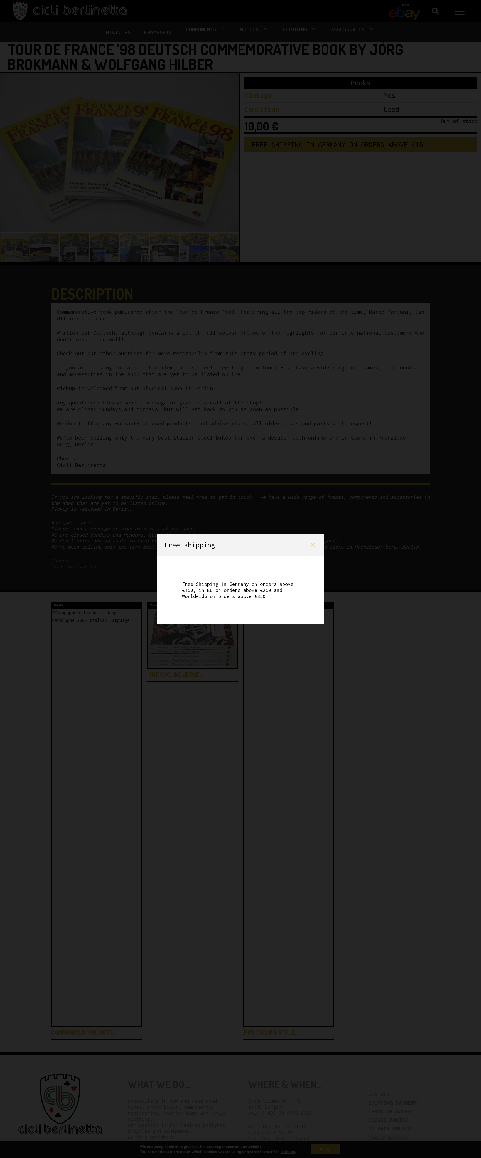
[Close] (312, 545)
